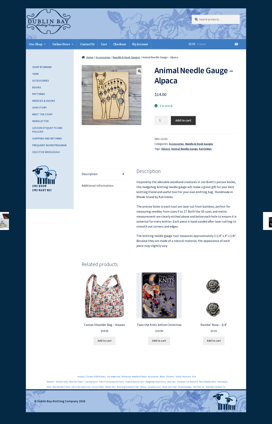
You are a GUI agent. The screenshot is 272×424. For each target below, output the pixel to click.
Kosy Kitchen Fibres (61, 387)
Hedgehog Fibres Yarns (155, 381)
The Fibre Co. (198, 387)
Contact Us (87, 44)
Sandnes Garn (154, 387)
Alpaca (165, 149)
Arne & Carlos (62, 381)
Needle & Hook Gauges (126, 57)
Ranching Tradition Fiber (128, 387)
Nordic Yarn (110, 387)
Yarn (35, 74)
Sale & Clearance (183, 376)
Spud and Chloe (169, 387)
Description (90, 174)
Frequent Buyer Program (49, 145)
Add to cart (183, 120)
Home (89, 57)
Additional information (97, 185)
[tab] (104, 174)
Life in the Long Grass (81, 387)
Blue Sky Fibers (76, 381)
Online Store (61, 44)
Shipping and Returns (47, 138)
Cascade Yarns (91, 381)
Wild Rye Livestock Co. (216, 387)
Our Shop (35, 44)
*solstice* (50, 381)
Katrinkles (205, 149)
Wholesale (126, 376)
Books (36, 87)
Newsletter (40, 121)
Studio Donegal (185, 387)
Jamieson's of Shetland (187, 381)
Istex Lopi (171, 381)
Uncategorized (113, 376)
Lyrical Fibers (98, 387)
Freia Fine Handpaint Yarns (111, 381)
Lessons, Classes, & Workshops (91, 376)
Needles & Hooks (43, 101)
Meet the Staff (42, 114)
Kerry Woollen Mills (207, 381)
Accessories (103, 57)
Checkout (119, 44)
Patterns (38, 94)
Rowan (143, 387)
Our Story (39, 107)
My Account (140, 44)
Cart (104, 44)
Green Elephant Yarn (134, 381)
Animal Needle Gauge (184, 149)
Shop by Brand (42, 67)
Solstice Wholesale (46, 152)
